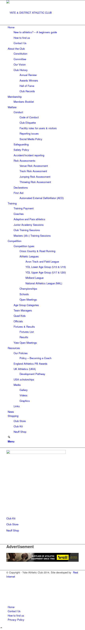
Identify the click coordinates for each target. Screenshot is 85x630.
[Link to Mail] (9, 598)
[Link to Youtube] (9, 594)
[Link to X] (9, 585)
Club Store (12, 524)
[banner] (36, 12)
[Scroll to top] (1, 628)
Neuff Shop (12, 530)
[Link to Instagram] (9, 589)
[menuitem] (43, 35)
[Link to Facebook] (9, 581)
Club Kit (10, 518)
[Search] (9, 437)
